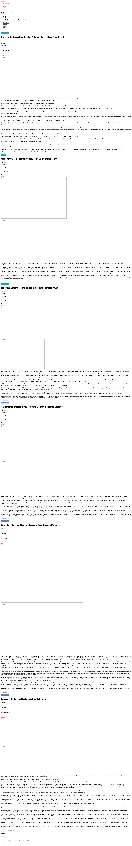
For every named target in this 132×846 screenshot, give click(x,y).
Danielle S (3, 176)
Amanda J (3, 55)
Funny (4, 6)
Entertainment (6, 3)
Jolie (2, 543)
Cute (4, 7)
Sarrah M (3, 305)
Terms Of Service (27, 840)
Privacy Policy (18, 840)
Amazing (5, 5)
